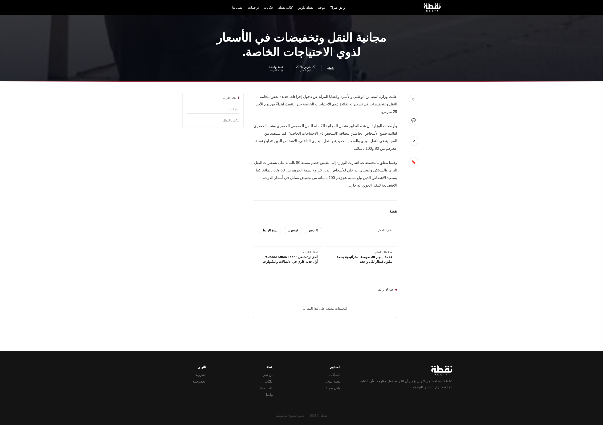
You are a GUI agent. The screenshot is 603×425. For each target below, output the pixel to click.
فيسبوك (293, 230)
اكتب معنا (266, 388)
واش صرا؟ (337, 7)
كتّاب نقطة (285, 7)
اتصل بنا (237, 7)
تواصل (269, 394)
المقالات (335, 375)
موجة (322, 7)
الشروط (201, 375)
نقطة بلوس (305, 7)
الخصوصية (199, 381)
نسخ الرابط (270, 230)
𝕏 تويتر (313, 230)
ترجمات (253, 7)
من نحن (267, 375)
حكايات (268, 7)
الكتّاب (269, 381)
